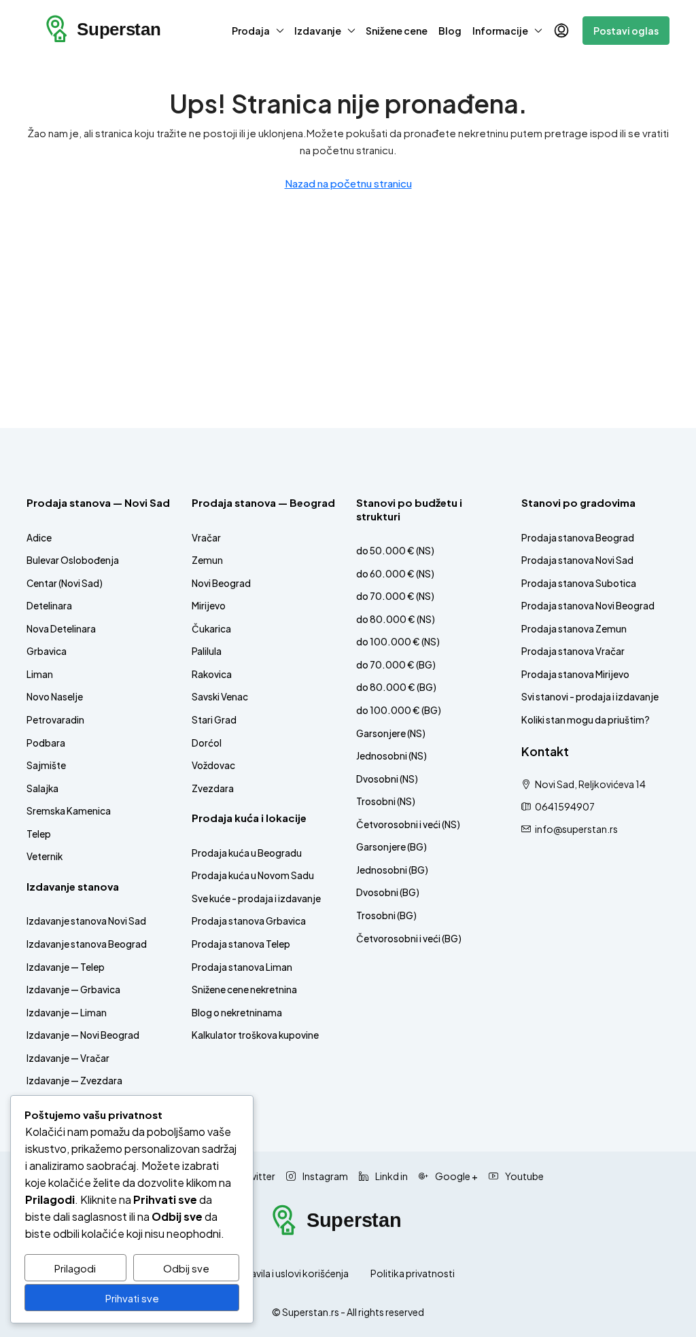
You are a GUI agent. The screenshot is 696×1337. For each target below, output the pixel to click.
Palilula (207, 651)
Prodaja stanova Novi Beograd (588, 605)
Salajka (42, 788)
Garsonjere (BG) (391, 847)
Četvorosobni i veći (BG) (409, 938)
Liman (40, 674)
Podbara (46, 743)
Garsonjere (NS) (390, 733)
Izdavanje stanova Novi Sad (86, 921)
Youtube (524, 1176)
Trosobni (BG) (386, 915)
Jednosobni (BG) (392, 870)
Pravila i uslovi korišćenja (295, 1273)
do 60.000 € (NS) (395, 574)
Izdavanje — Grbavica (73, 989)
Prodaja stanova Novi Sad (577, 560)
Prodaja (251, 30)
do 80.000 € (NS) (395, 619)
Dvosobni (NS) (387, 779)
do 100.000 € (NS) (398, 641)
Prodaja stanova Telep (241, 944)
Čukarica (211, 629)
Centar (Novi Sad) (65, 583)
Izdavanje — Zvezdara (74, 1080)
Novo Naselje (55, 696)
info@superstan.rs (576, 829)
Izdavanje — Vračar (68, 1058)
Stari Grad (214, 720)
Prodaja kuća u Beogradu (247, 853)
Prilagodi (75, 1268)
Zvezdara (213, 788)
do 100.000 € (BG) (398, 710)
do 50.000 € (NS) (395, 550)
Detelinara (49, 605)
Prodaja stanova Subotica (578, 583)
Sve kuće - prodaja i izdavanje (256, 898)
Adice (39, 537)
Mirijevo (209, 605)
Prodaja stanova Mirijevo (575, 674)
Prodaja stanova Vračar (573, 651)
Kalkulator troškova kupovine (255, 1035)
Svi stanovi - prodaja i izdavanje (590, 696)
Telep (39, 834)
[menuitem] (561, 30)
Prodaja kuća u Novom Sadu (253, 875)
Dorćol (207, 743)
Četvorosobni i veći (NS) (408, 824)
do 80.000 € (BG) (396, 687)
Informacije (500, 30)
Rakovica (212, 674)
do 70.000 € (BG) (396, 665)
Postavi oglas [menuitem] (626, 30)
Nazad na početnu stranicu (348, 183)
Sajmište (46, 765)
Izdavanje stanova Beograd (87, 944)
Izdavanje (317, 30)
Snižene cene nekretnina (244, 989)
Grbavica (47, 651)
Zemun (207, 560)
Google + (456, 1176)
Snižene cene (397, 30)
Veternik (45, 856)
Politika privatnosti (412, 1273)
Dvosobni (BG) (387, 892)
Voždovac (213, 765)
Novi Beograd (221, 583)
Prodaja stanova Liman (242, 967)
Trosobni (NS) (385, 801)
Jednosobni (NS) (391, 756)
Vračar (206, 537)
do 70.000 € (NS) (395, 596)
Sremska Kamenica (69, 811)
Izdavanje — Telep (66, 967)
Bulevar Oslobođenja (73, 560)
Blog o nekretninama (237, 1012)
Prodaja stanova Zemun (574, 629)
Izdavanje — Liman (67, 1012)
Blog (450, 30)
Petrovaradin (55, 720)
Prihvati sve (132, 1297)
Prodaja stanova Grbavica (249, 921)
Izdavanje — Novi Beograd (83, 1035)
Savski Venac (220, 696)
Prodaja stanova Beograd (577, 537)
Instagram (324, 1176)
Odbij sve (186, 1268)
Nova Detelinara (61, 629)
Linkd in (391, 1176)
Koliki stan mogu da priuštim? (585, 720)
